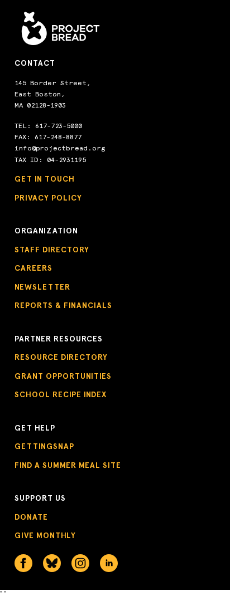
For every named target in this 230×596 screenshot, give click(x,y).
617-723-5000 (58, 126)
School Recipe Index (61, 394)
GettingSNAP (44, 446)
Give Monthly (45, 535)
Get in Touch (45, 179)
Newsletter (42, 287)
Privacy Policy (48, 198)
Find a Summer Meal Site (68, 465)
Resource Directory (61, 357)
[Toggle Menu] (208, 17)
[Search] (184, 16)
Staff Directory (52, 250)
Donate (31, 517)
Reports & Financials (63, 305)
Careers (33, 268)
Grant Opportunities (63, 376)
